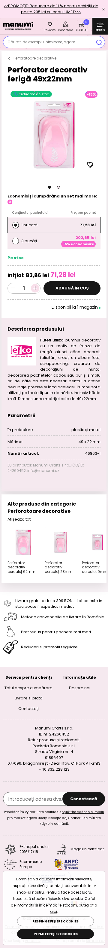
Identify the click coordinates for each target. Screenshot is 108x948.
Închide (103, 9)
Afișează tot (19, 519)
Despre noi (79, 687)
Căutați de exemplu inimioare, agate (41, 41)
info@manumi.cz (43, 470)
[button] (49, 187)
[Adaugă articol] (35, 288)
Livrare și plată (29, 698)
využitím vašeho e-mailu (83, 811)
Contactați (28, 708)
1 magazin (87, 307)
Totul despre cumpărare (28, 687)
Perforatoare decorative (35, 58)
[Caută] (99, 42)
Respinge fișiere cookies (55, 921)
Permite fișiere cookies (56, 933)
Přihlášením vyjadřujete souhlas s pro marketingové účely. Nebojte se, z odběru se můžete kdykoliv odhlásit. (54, 817)
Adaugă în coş (72, 288)
